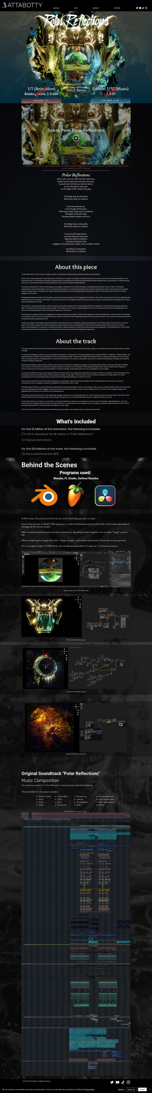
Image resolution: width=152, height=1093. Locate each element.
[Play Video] (76, 138)
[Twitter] (137, 8)
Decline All (131, 1089)
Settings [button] (121, 1089)
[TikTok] (143, 8)
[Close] (149, 1089)
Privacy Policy (89, 1089)
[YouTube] (140, 8)
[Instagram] (146, 8)
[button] (56, 8)
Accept (142, 1089)
